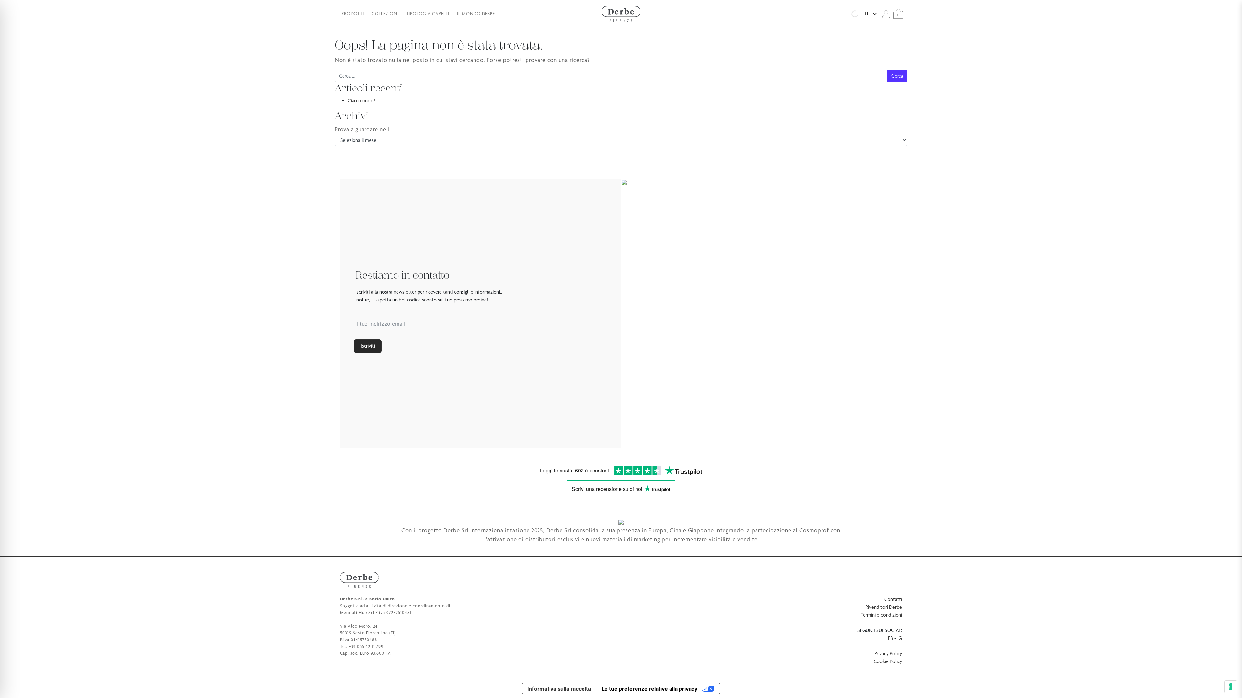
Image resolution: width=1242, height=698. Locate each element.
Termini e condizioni (881, 615)
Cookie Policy (888, 661)
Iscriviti (368, 346)
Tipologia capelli (427, 13)
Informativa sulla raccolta (559, 688)
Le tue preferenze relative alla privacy (649, 688)
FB (890, 638)
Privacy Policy (888, 653)
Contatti (893, 599)
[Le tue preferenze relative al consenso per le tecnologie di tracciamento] (1231, 687)
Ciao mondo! (361, 101)
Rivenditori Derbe (884, 607)
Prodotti (353, 13)
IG (899, 638)
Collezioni (385, 13)
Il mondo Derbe (476, 13)
